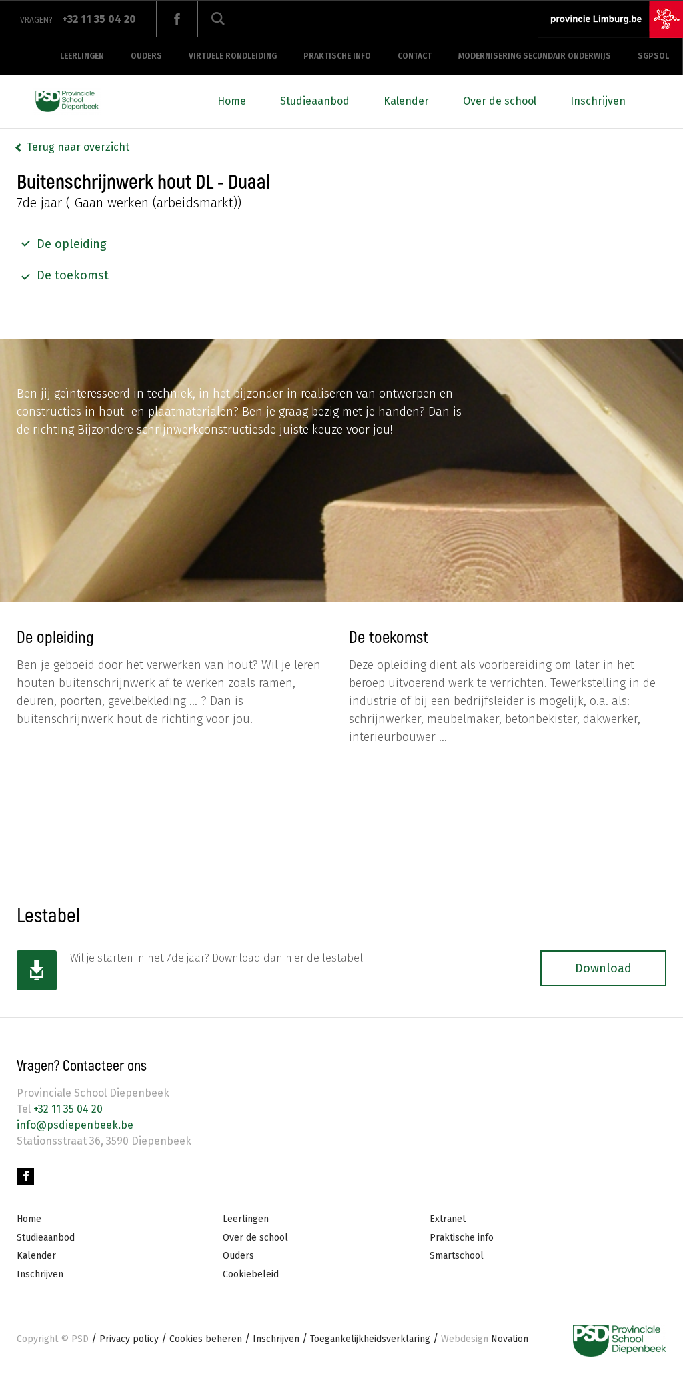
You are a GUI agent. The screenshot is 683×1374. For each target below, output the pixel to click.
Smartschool (457, 1255)
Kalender (406, 101)
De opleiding (72, 244)
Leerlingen (82, 56)
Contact (415, 56)
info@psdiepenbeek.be (75, 1125)
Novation (484, 1339)
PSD (80, 1339)
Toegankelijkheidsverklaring (370, 1339)
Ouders (146, 56)
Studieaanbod (315, 101)
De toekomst (73, 275)
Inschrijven (598, 101)
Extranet (448, 1219)
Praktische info (337, 56)
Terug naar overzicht (78, 147)
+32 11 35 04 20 (67, 1109)
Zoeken (218, 19)
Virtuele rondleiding (233, 56)
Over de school (499, 101)
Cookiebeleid (251, 1274)
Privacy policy (129, 1339)
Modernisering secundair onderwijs (534, 56)
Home (231, 101)
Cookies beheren (205, 1339)
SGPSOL (653, 56)
